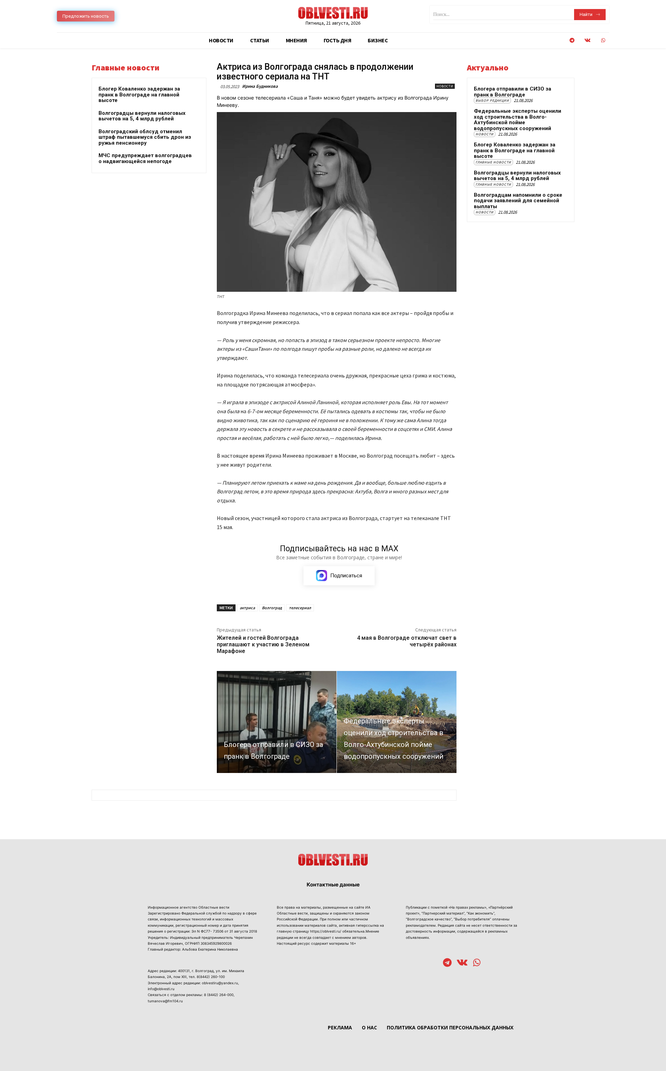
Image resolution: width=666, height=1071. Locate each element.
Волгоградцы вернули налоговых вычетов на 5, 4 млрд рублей (142, 116)
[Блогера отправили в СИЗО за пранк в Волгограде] (276, 722)
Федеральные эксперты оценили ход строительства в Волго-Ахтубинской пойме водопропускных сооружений (517, 119)
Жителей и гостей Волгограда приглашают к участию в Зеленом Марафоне (263, 644)
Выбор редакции (492, 100)
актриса (247, 607)
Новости (444, 86)
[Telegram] (572, 40)
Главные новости (493, 162)
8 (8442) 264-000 (218, 995)
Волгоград (272, 607)
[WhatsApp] (603, 40)
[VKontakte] (587, 40)
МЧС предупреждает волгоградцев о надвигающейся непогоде (145, 158)
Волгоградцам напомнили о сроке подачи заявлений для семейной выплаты (518, 201)
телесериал (300, 607)
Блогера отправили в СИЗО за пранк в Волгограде (512, 92)
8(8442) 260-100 (211, 977)
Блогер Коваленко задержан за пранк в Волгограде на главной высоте (139, 94)
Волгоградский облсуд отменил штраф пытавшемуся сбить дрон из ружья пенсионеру (145, 137)
